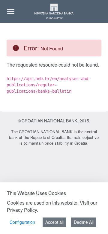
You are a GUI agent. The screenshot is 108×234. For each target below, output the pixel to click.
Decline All (84, 222)
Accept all (54, 222)
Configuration (22, 222)
